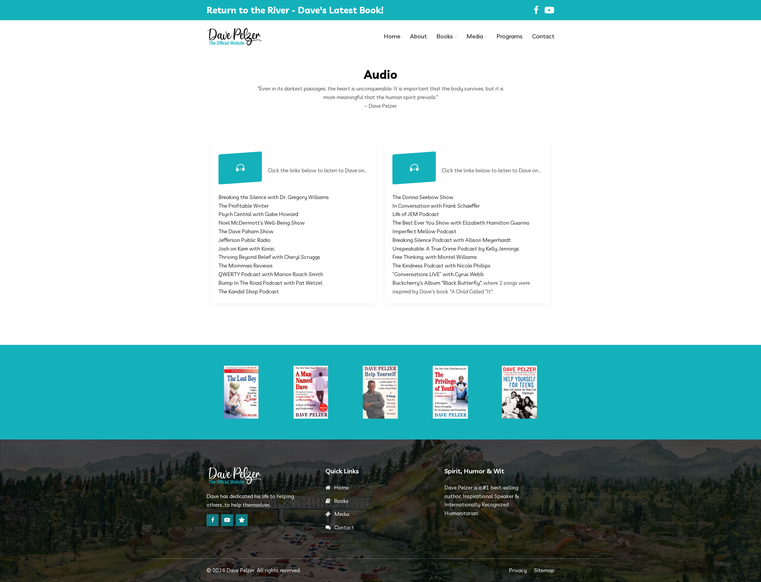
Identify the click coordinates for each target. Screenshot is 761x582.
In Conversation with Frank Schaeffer (436, 205)
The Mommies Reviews (245, 265)
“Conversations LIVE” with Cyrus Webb (438, 274)
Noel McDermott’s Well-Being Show (261, 222)
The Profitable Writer (243, 205)
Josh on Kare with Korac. (247, 248)
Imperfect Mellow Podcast (424, 231)
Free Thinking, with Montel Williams (434, 257)
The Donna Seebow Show (422, 197)
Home (392, 36)
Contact (543, 36)
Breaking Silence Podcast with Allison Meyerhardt (451, 240)
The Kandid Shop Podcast (248, 291)
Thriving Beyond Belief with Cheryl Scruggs (269, 257)
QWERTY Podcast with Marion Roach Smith (270, 274)
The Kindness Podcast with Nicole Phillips (441, 265)
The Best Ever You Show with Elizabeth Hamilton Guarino (460, 222)
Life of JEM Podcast (415, 214)
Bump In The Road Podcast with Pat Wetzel (270, 282)
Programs (509, 36)
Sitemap (544, 570)
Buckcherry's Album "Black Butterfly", (437, 282)
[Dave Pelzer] (247, 37)
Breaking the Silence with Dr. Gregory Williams (273, 197)
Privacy (518, 570)
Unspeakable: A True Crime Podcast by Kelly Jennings (455, 248)
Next (551, 392)
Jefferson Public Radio (244, 240)
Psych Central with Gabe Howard (258, 214)
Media (474, 36)
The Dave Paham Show (245, 231)
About (418, 36)
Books (444, 36)
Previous (210, 392)
